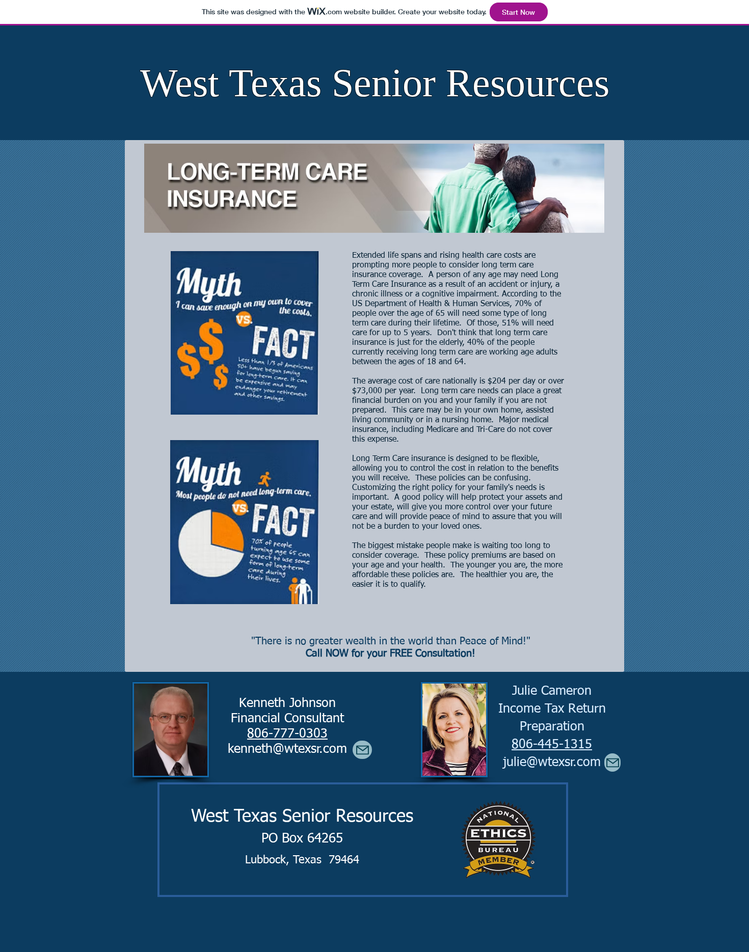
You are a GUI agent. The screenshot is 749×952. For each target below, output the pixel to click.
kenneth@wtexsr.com (287, 749)
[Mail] (612, 762)
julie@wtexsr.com (552, 762)
